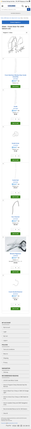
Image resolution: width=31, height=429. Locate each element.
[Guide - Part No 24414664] (15, 97)
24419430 (15, 182)
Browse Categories (15, 22)
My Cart (5, 336)
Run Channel (15, 217)
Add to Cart (15, 123)
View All (5, 413)
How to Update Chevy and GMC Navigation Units (15, 403)
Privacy (5, 362)
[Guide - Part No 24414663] (15, 65)
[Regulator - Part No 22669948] (15, 244)
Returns (5, 354)
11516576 (15, 145)
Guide (15, 106)
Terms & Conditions (9, 349)
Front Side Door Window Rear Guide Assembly (15, 76)
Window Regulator (15, 253)
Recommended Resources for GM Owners (15, 409)
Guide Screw (15, 143)
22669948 (15, 255)
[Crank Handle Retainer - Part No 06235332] (15, 282)
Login (4, 332)
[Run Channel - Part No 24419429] (15, 207)
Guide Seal (15, 180)
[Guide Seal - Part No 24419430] (15, 170)
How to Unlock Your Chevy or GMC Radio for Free (15, 397)
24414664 (15, 108)
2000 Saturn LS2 (7, 18)
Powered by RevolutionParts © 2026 (9, 423)
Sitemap (5, 372)
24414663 (15, 79)
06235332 (15, 294)
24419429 (15, 219)
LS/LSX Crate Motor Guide (10, 380)
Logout (5, 340)
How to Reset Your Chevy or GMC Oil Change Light (16, 391)
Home (2, 18)
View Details (15, 86)
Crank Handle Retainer (15, 292)
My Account (6, 327)
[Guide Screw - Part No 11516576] (15, 134)
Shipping (5, 358)
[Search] (22, 6)
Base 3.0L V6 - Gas (16, 18)
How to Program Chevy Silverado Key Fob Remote (15, 385)
